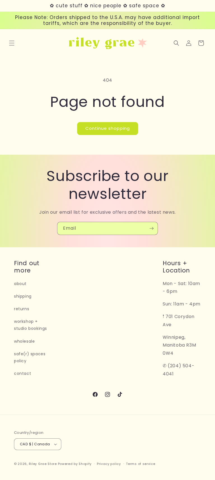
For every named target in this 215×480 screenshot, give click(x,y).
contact (22, 373)
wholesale (24, 341)
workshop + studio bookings (30, 325)
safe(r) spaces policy (29, 357)
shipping (23, 296)
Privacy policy (109, 464)
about (20, 283)
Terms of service (140, 464)
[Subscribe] (151, 228)
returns (21, 309)
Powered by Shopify (75, 464)
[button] (12, 43)
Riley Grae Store (43, 464)
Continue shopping (107, 128)
